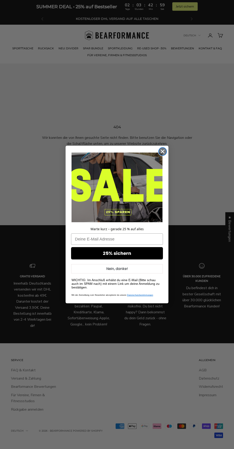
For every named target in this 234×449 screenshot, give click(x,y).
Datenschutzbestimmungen (140, 295)
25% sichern (117, 253)
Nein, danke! (117, 268)
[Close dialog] (163, 152)
